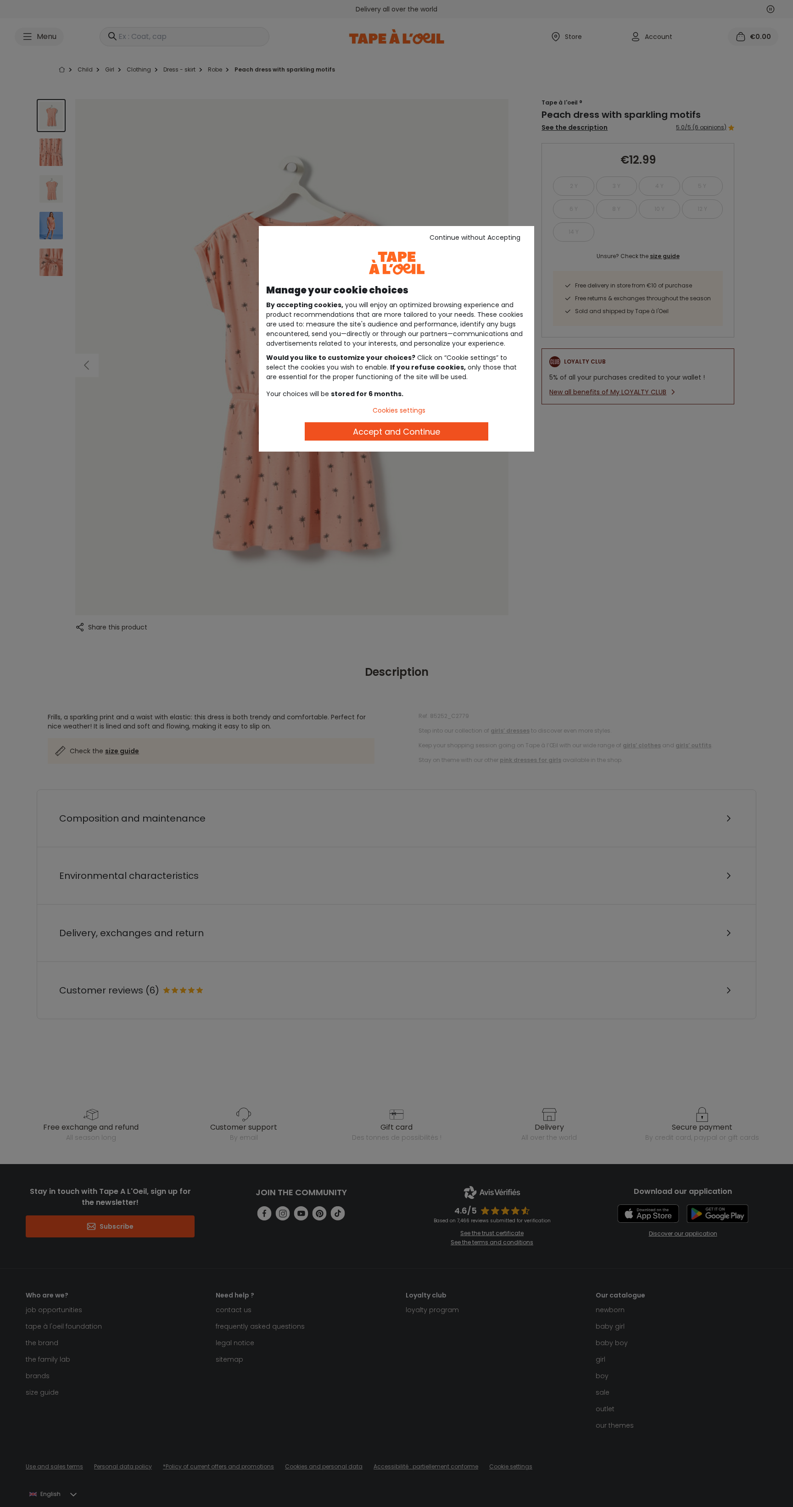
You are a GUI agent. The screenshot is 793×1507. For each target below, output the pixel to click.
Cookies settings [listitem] (399, 410)
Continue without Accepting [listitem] (475, 237)
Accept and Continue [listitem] (396, 431)
